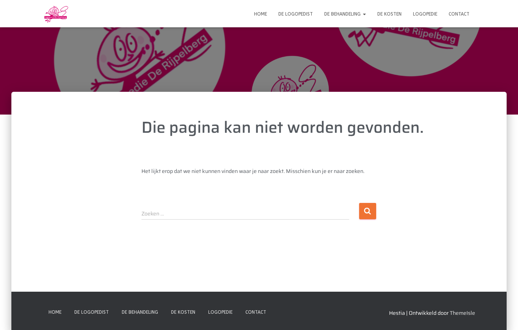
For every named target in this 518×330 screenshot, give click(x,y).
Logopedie (425, 14)
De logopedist (295, 14)
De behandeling (343, 14)
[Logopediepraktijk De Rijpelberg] (55, 13)
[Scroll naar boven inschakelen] (503, 314)
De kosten (389, 14)
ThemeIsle (462, 313)
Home (260, 14)
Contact (459, 14)
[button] (364, 14)
